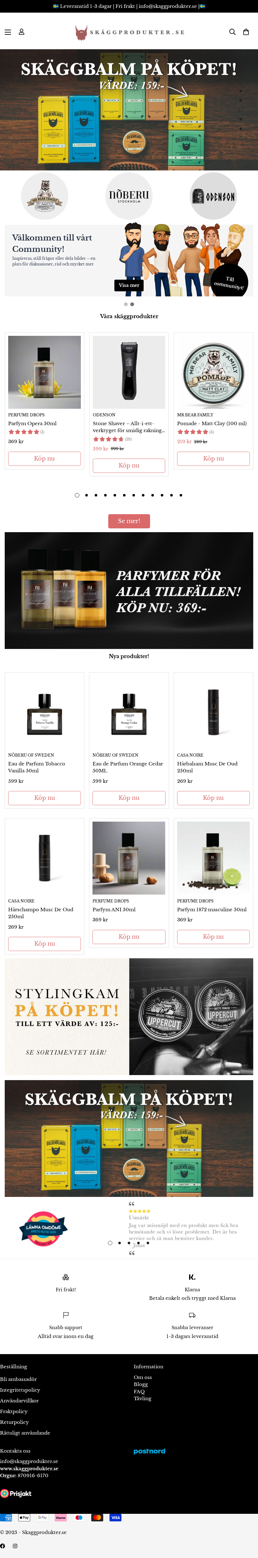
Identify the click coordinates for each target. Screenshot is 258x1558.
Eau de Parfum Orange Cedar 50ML (128, 767)
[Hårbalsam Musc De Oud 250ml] (213, 712)
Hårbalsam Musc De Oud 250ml (207, 767)
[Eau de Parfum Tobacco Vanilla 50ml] (44, 712)
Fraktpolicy (14, 1411)
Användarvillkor (19, 1401)
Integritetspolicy (20, 1390)
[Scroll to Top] (245, 1523)
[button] (246, 32)
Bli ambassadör (18, 1379)
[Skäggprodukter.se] (129, 32)
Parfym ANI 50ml (114, 910)
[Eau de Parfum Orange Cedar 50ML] (129, 712)
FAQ (139, 1391)
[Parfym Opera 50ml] (44, 372)
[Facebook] (2, 1546)
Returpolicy (14, 1422)
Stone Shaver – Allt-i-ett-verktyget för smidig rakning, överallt (128, 427)
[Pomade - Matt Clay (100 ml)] (213, 372)
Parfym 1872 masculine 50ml (212, 910)
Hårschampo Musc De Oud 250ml (40, 913)
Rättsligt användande (25, 1433)
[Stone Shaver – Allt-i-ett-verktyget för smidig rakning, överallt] (129, 372)
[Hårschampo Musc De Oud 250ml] (44, 858)
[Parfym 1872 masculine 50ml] (213, 858)
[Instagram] (15, 1546)
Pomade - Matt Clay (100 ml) (212, 423)
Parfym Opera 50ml (32, 423)
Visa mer (129, 285)
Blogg (141, 1384)
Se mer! (129, 521)
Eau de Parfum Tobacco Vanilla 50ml (36, 767)
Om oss (143, 1377)
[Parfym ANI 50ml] (129, 858)
